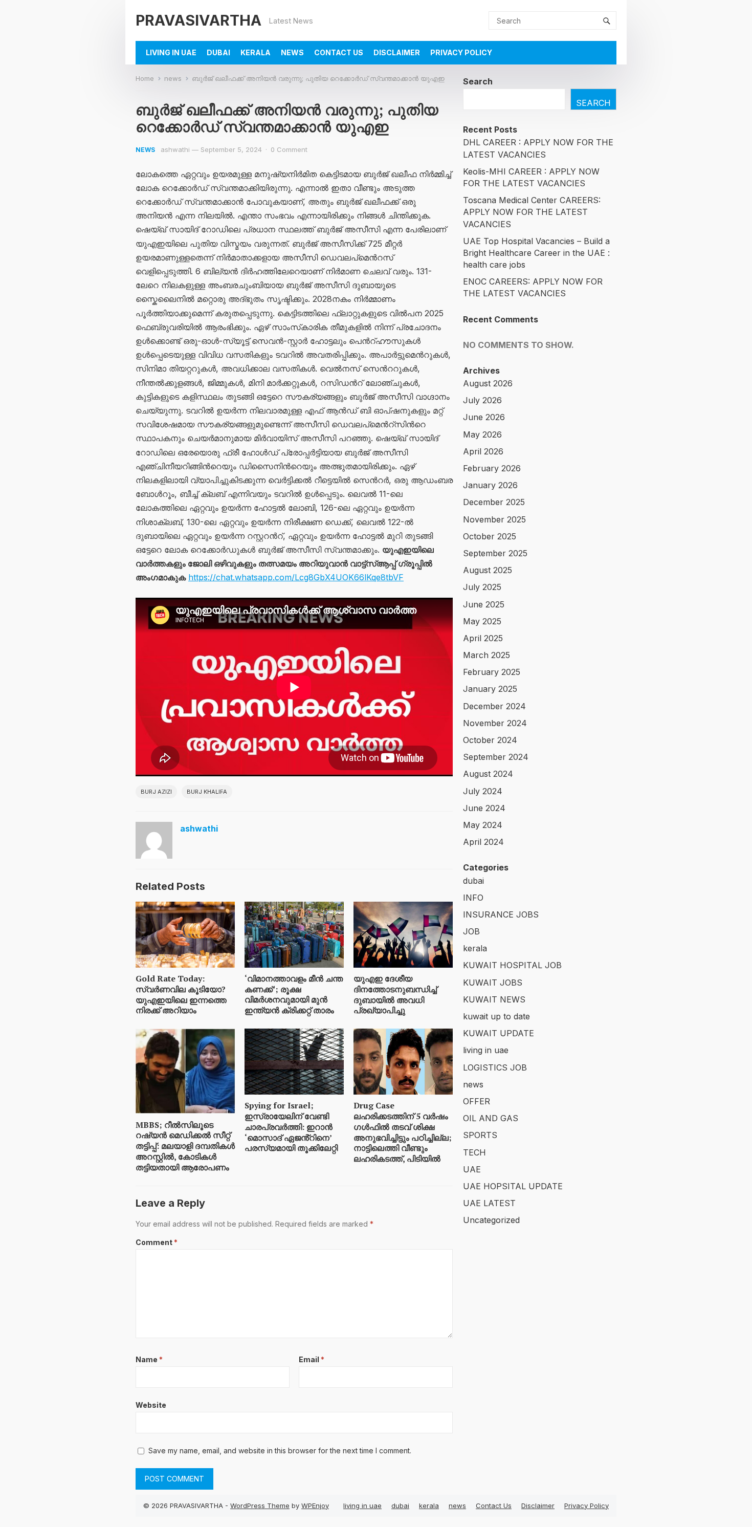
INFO (473, 897)
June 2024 (484, 808)
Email (311, 1359)
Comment (157, 1242)
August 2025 (487, 570)
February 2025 (491, 672)
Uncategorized (491, 1220)
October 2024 (490, 740)
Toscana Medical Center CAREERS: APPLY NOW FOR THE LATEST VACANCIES (532, 212)
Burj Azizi (156, 791)
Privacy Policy (461, 52)
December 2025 (494, 502)
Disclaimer (396, 52)
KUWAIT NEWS (494, 999)
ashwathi (175, 149)
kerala (255, 52)
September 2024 (495, 757)
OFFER (476, 1101)
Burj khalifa (207, 791)
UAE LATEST (489, 1203)
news (292, 52)
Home (145, 78)
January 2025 (490, 689)
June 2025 (483, 604)
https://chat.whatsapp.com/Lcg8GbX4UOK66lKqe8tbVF (296, 577)
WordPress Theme (260, 1505)
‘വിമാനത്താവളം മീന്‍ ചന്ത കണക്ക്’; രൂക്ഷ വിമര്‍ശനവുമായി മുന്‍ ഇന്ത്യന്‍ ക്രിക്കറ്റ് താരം (294, 994)
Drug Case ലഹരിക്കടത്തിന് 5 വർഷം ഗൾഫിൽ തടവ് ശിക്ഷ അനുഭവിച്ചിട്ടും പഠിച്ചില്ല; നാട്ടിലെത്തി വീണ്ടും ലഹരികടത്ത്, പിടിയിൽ (402, 1132)
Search (478, 81)
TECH (474, 1152)
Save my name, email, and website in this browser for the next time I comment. (279, 1450)
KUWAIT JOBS (492, 982)
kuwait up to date (496, 1016)
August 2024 (488, 774)
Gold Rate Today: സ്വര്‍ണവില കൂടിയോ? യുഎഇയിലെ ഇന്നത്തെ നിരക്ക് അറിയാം (181, 994)
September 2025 (495, 553)
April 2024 (483, 842)
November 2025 (494, 519)
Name (149, 1359)
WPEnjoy (315, 1505)
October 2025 (489, 536)
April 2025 (483, 638)
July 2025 (482, 587)
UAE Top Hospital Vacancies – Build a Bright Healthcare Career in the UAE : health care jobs (536, 253)
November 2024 (495, 723)
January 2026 (490, 485)
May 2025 (482, 621)
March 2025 (486, 655)
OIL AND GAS (490, 1118)
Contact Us (338, 52)
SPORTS (480, 1135)
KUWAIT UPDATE (498, 1033)
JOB (471, 931)
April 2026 (483, 451)
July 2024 (482, 791)
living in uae (171, 52)
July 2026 (482, 400)
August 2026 (488, 383)
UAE (472, 1169)
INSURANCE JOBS (501, 914)
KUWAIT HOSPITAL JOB (512, 965)
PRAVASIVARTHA (198, 20)
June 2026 (484, 417)
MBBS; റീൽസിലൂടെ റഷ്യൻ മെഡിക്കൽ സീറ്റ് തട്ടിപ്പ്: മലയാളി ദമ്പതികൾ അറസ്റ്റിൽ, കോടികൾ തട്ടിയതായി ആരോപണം (185, 1146)
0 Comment (289, 149)
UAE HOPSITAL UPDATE (513, 1186)
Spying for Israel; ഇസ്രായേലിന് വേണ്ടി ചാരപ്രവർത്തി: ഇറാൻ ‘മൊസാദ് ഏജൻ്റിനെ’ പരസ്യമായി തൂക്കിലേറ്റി (291, 1126)
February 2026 (492, 468)
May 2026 (482, 434)
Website (151, 1405)
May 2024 (482, 825)
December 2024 (494, 706)
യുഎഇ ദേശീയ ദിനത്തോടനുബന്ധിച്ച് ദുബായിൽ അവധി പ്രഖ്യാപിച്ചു (395, 994)
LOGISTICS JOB (495, 1067)
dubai (218, 52)
